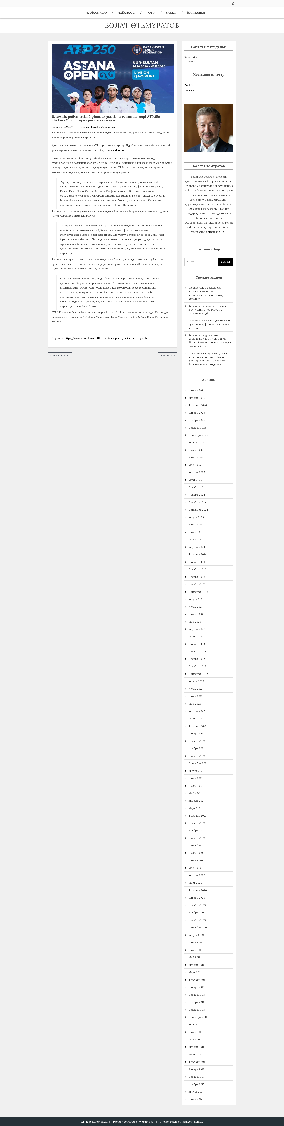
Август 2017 (196, 1091)
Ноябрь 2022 (197, 658)
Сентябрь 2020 (198, 845)
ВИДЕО (171, 12)
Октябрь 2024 (197, 502)
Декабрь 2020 (197, 823)
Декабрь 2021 (197, 741)
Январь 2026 (197, 412)
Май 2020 (195, 867)
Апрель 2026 (197, 397)
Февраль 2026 (198, 405)
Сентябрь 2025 (198, 435)
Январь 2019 (196, 987)
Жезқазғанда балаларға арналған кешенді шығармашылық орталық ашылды (206, 293)
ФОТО (150, 12)
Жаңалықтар (96, 12)
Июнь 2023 (196, 614)
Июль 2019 (195, 942)
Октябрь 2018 (197, 1009)
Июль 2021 (195, 778)
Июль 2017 (195, 1099)
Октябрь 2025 (197, 427)
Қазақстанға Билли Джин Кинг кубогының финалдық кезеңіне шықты (210, 324)
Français (189, 90)
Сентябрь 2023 (198, 591)
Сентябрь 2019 (198, 927)
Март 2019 (195, 972)
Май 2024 (195, 539)
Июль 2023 (196, 606)
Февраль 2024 (198, 554)
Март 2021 (195, 808)
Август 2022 (196, 681)
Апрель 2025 (197, 472)
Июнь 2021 (195, 785)
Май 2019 (195, 957)
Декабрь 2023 (197, 569)
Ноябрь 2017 (196, 1084)
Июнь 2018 (195, 1032)
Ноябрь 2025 (197, 420)
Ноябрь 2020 (197, 830)
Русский (189, 60)
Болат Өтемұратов (142, 25)
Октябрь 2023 (197, 584)
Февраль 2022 (198, 726)
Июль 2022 (196, 688)
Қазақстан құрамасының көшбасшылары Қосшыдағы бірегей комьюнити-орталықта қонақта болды (210, 340)
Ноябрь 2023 (197, 576)
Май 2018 (194, 1039)
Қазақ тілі (191, 57)
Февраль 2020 (198, 890)
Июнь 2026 (196, 390)
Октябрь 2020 (197, 837)
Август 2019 (196, 935)
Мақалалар (126, 12)
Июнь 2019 (195, 950)
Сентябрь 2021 (198, 763)
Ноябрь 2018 (196, 1002)
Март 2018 (195, 1054)
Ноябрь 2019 (197, 912)
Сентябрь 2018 (198, 1017)
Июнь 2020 (196, 860)
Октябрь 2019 (197, 920)
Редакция (84, 127)
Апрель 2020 (197, 875)
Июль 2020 (196, 852)
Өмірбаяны (196, 12)
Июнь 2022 (196, 696)
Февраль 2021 (197, 815)
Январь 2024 (197, 561)
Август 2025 (196, 442)
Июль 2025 (196, 449)
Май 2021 (194, 793)
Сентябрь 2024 (198, 509)
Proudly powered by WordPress (133, 1121)
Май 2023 (195, 621)
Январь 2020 (197, 897)
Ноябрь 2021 (196, 748)
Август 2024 (196, 517)
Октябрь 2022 (197, 666)
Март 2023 (195, 636)
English (188, 85)
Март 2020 (195, 882)
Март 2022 (195, 718)
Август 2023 (196, 599)
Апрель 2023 (197, 629)
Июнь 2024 (196, 532)
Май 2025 (195, 464)
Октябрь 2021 (197, 755)
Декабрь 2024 (197, 487)
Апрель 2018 (196, 1046)
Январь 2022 (197, 733)
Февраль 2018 (197, 1061)
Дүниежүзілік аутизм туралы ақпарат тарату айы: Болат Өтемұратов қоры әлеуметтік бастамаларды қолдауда (208, 359)
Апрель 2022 (197, 711)
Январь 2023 (197, 643)
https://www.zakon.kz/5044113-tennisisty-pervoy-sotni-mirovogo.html (107, 338)
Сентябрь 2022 (198, 673)
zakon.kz (118, 150)
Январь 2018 (196, 1069)
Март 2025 (195, 479)
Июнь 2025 (196, 457)
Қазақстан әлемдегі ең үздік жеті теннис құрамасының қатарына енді (208, 309)
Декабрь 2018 (197, 994)
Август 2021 (196, 770)
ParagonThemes (192, 1121)
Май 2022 (195, 703)
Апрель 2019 (197, 964)
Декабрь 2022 (197, 651)
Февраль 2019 (197, 979)
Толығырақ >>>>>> (215, 231)
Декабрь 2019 (197, 905)
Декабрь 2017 (197, 1076)
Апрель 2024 (197, 547)
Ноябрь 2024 (197, 494)
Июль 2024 (196, 524)
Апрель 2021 (196, 800)
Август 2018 (196, 1024)
